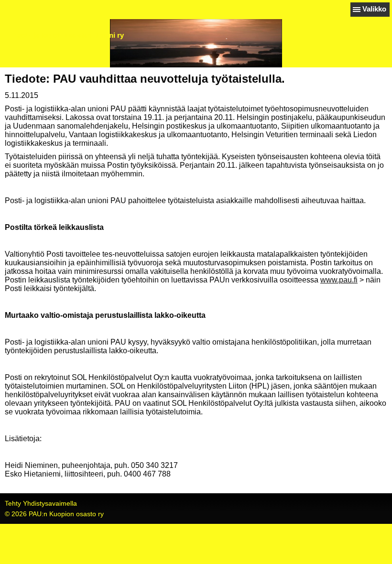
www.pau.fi (339, 280)
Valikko (374, 9)
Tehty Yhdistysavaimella (41, 503)
